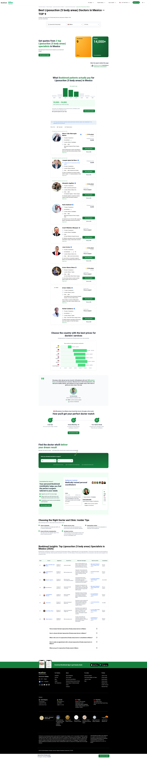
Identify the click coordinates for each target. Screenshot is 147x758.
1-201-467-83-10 (124, 2)
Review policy (104, 679)
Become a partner (88, 675)
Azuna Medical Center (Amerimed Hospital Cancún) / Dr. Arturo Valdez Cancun (72, 297)
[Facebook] (40, 685)
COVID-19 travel (105, 684)
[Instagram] (42, 685)
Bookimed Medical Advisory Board (73, 681)
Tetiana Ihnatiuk (69, 500)
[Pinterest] (49, 685)
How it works (68, 677)
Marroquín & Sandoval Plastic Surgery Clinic (71, 147)
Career (67, 684)
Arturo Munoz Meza (49, 610)
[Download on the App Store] (94, 665)
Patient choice (69, 127)
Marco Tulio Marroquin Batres (50, 565)
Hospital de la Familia (74, 170)
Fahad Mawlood (105, 65)
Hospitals (57, 675)
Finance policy (104, 681)
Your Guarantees (58, 682)
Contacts (68, 686)
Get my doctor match (104, 755)
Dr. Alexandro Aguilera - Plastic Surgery (72, 193)
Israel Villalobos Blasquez (49, 595)
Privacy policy (104, 677)
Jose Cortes (48, 602)
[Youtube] (44, 685)
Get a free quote (88, 148)
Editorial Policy (105, 686)
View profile (88, 151)
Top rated (60, 127)
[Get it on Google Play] (103, 665)
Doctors (56, 677)
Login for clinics (87, 679)
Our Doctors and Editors (71, 679)
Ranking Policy (104, 682)
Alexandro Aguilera (49, 579)
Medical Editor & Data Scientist (100, 66)
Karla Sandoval (49, 587)
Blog (56, 679)
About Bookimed (69, 675)
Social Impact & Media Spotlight (72, 682)
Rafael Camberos (49, 619)
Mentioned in (42, 676)
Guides (56, 681)
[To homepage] (4, 2)
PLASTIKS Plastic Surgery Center (74, 317)
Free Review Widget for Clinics (90, 677)
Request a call (136, 2)
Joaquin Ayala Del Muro (49, 572)
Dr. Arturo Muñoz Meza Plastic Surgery (72, 276)
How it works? (111, 2)
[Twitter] (47, 685)
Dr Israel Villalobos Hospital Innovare (71, 236)
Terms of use (104, 675)
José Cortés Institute (74, 256)
